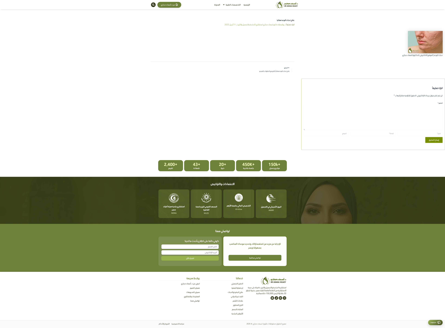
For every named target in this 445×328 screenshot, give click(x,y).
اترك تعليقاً (290, 24)
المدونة (217, 4)
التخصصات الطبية (233, 4)
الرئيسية (247, 4)
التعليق (440, 103)
